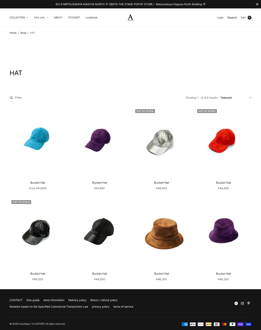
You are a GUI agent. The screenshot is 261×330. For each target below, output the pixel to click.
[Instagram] (242, 303)
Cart (243, 17)
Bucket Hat (37, 182)
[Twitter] (236, 303)
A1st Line (39, 17)
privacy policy (100, 306)
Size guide (33, 300)
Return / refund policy (104, 300)
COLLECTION (17, 17)
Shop (23, 32)
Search (232, 17)
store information (53, 300)
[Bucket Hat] (38, 141)
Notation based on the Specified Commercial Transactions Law (49, 306)
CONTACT (16, 300)
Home (13, 32)
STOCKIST (74, 17)
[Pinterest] (248, 303)
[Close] (257, 4)
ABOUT (58, 17)
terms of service (123, 306)
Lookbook (91, 17)
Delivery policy (77, 300)
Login (220, 17)
